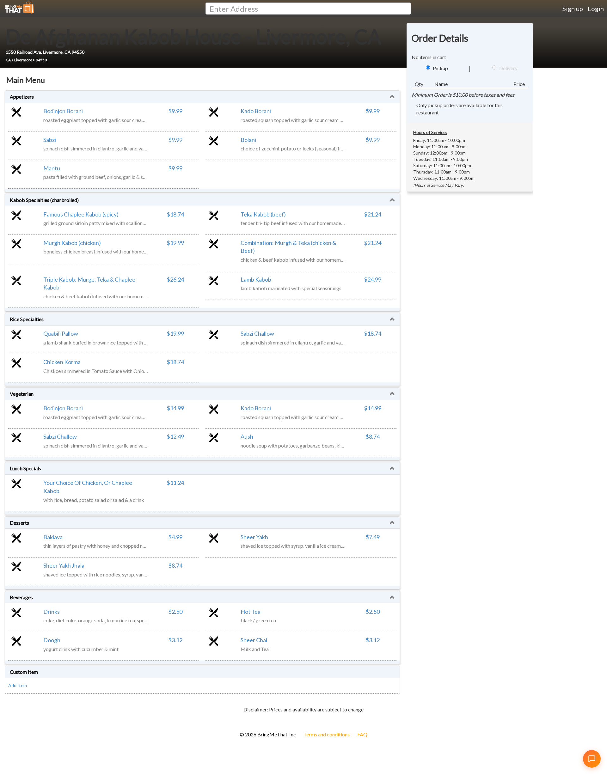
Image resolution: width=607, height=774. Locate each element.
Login (596, 8)
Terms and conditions (327, 734)
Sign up (572, 8)
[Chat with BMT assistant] (592, 759)
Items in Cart (16, 720)
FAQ (362, 734)
